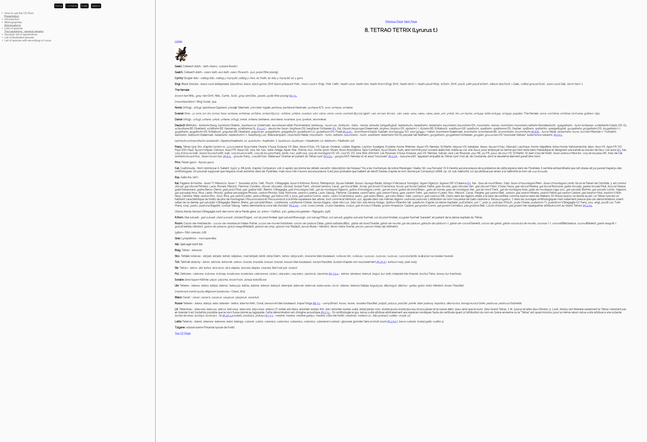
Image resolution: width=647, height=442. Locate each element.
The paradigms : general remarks (23, 31)
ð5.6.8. (535, 131)
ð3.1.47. (261, 128)
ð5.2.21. (328, 156)
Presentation (11, 16)
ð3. (334, 128)
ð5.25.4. (227, 315)
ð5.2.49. (294, 205)
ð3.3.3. (269, 315)
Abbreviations (12, 25)
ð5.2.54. (392, 321)
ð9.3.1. (293, 95)
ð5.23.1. (325, 312)
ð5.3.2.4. (334, 273)
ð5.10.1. (558, 134)
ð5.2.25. (347, 131)
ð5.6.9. (227, 156)
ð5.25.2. (381, 262)
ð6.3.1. (316, 303)
